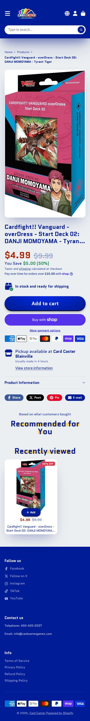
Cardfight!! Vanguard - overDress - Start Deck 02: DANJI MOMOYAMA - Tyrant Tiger (31, 496)
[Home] (26, 13)
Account (75, 13)
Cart (83, 13)
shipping (25, 269)
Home (9, 52)
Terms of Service (17, 661)
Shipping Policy (16, 680)
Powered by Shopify (59, 713)
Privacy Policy (15, 667)
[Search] (81, 29)
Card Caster (37, 713)
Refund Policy (15, 674)
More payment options (45, 330)
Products (23, 52)
